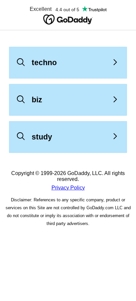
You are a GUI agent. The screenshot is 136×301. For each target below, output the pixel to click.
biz (37, 99)
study (42, 137)
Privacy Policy (68, 187)
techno (44, 62)
